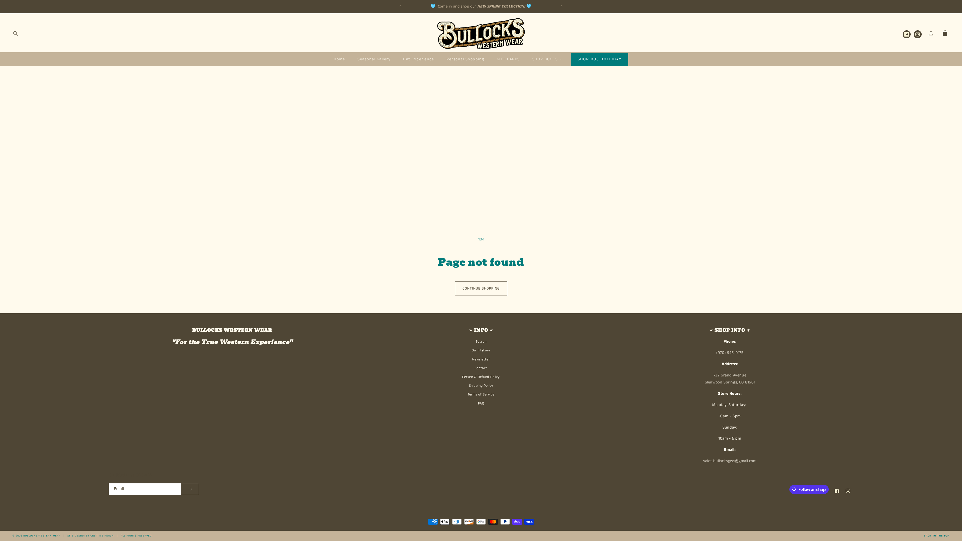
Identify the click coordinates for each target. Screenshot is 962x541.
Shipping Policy (481, 385)
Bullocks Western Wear (41, 536)
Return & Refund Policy (481, 376)
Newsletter (481, 359)
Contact (481, 368)
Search (481, 341)
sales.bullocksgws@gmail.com (729, 461)
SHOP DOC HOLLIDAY (600, 59)
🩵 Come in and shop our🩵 (481, 6)
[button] (15, 33)
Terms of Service (481, 394)
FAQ (481, 403)
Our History (481, 350)
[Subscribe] (190, 489)
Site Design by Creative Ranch (90, 536)
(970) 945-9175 (729, 353)
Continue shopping (481, 288)
